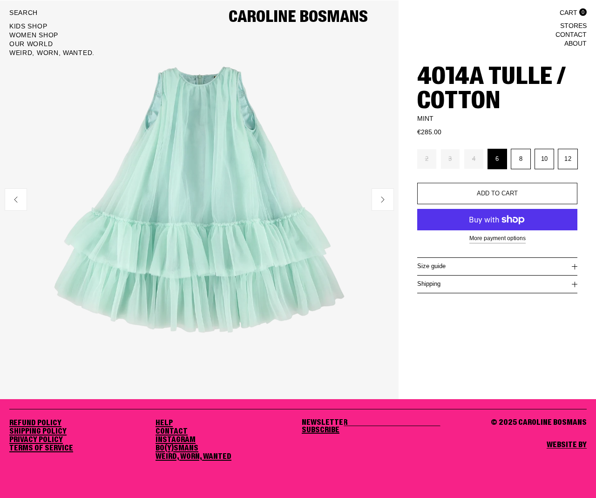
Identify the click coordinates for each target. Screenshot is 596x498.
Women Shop (33, 35)
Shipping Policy (38, 431)
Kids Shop (28, 26)
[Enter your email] (320, 430)
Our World (31, 44)
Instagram (176, 439)
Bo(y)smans (177, 448)
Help (164, 423)
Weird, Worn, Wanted (193, 456)
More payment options (497, 238)
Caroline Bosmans (298, 17)
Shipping (428, 283)
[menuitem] (52, 27)
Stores (573, 25)
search (23, 12)
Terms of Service (41, 448)
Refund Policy (35, 423)
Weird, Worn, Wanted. (52, 52)
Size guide (431, 266)
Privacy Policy (36, 439)
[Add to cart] (497, 193)
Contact (571, 34)
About (575, 43)
